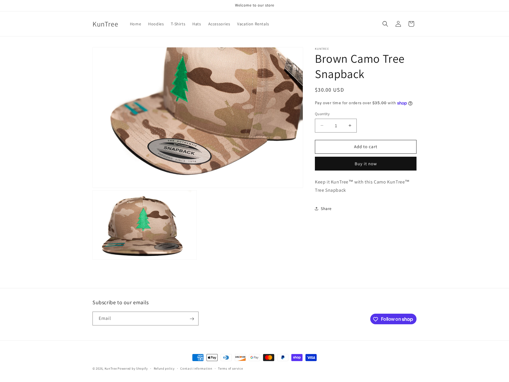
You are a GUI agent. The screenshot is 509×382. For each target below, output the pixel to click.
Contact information (196, 368)
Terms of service (230, 368)
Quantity (322, 113)
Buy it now (366, 163)
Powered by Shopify (133, 368)
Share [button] (326, 208)
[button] (385, 23)
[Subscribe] (191, 319)
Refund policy (164, 368)
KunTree (111, 368)
